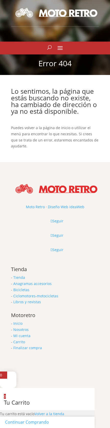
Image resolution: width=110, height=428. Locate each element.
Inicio (18, 323)
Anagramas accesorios (32, 283)
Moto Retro (35, 206)
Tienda (19, 277)
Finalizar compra (27, 347)
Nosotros (21, 329)
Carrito (19, 341)
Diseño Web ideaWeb (66, 206)
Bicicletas (21, 289)
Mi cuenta (21, 335)
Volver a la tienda (49, 413)
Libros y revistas (27, 301)
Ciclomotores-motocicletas (35, 295)
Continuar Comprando (27, 422)
